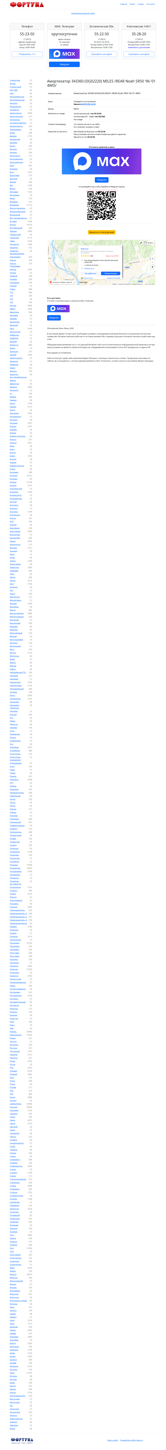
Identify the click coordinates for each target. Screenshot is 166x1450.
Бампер (13, 136)
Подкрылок (15, 852)
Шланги (13, 1359)
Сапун (12, 1117)
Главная (123, 4)
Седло (12, 1130)
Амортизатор (16, 113)
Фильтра (14, 1277)
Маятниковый (16, 633)
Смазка (13, 1153)
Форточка (14, 1297)
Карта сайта (112, 1440)
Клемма (13, 429)
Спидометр (15, 1159)
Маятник (14, 630)
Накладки (14, 679)
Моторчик (14, 656)
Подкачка (14, 848)
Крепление (15, 528)
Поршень (14, 903)
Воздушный (15, 215)
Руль (12, 1077)
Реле (12, 1022)
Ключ (12, 449)
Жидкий (13, 341)
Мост (12, 649)
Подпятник (15, 858)
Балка (12, 133)
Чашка (13, 1330)
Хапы (12, 1307)
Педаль (13, 786)
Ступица (13, 1192)
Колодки (13, 475)
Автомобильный (17, 100)
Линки (12, 580)
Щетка (13, 1386)
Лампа (13, 561)
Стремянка (14, 1189)
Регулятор (14, 1005)
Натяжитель (15, 698)
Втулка (13, 224)
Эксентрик (14, 1409)
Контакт (13, 502)
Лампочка (14, 567)
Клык (12, 446)
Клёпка (13, 433)
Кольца (13, 482)
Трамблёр (14, 1222)
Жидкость (14, 345)
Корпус (13, 518)
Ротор (12, 1064)
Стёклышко (15, 1182)
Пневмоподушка (17, 825)
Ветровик (14, 192)
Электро (13, 1415)
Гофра (12, 289)
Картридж (14, 413)
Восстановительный (19, 218)
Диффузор (14, 335)
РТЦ (11, 1067)
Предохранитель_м (18, 917)
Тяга (12, 1248)
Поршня (13, 907)
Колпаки (13, 479)
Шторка (13, 1376)
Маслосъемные (17, 616)
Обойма (13, 727)
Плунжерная (15, 822)
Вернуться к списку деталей (101, 232)
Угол (12, 1251)
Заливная (14, 364)
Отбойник (14, 747)
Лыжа (12, 593)
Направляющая (17, 689)
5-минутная (15, 80)
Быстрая (13, 179)
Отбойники (15, 750)
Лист (12, 584)
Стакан (13, 1169)
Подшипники (15, 871)
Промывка (14, 949)
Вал (11, 185)
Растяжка (14, 999)
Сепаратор (14, 1133)
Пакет (12, 769)
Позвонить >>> (27, 54)
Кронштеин (15, 534)
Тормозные (15, 1218)
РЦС (11, 1094)
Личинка (14, 587)
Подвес (13, 838)
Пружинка (14, 963)
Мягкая (13, 666)
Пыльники (14, 972)
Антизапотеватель (18, 123)
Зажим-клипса (16, 358)
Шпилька (14, 1366)
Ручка (12, 1081)
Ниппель (14, 711)
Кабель (13, 397)
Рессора (13, 1048)
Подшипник (15, 868)
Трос (12, 1235)
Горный (13, 286)
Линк (12, 574)
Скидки (141, 4)
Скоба (12, 1146)
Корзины (14, 511)
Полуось (13, 890)
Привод (13, 926)
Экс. (11, 1405)
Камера (13, 400)
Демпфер (14, 315)
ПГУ (11, 783)
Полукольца (15, 887)
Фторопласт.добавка (19, 1300)
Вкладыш (14, 201)
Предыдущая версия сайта (83, 13)
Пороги (13, 897)
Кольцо (13, 485)
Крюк (12, 554)
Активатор (14, 110)
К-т (11, 393)
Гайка (12, 241)
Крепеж (13, 525)
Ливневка (14, 571)
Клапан (13, 426)
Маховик (14, 626)
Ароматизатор (16, 126)
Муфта (13, 662)
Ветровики (14, 195)
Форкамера (15, 1291)
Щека (12, 1382)
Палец (12, 773)
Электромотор (16, 1419)
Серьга (13, 1136)
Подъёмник (15, 874)
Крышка (13, 548)
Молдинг (14, 643)
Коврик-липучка (17, 466)
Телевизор (14, 1205)
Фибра (13, 1271)
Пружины (14, 966)
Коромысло (15, 515)
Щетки (13, 1389)
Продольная (15, 940)
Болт (12, 172)
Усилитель (14, 1261)
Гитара (13, 273)
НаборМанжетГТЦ (18, 672)
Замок (12, 368)
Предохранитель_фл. (19, 920)
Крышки (13, 551)
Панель (13, 776)
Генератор (14, 244)
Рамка (12, 985)
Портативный (16, 900)
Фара (12, 1268)
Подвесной (15, 842)
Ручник (13, 1087)
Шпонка (13, 1369)
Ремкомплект (16, 1035)
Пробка (13, 933)
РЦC (11, 1090)
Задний (13, 355)
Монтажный (15, 646)
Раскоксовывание (18, 989)
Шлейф (13, 1363)
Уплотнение (15, 1254)
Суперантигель (16, 1195)
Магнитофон (15, 600)
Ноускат (13, 714)
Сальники (14, 1110)
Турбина (13, 1245)
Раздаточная (15, 979)
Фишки (13, 1284)
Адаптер (13, 103)
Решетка (13, 1058)
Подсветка (14, 861)
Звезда (13, 380)
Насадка (13, 692)
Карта (12, 410)
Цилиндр (14, 1327)
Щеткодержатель (17, 1396)
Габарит (13, 231)
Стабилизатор (16, 1166)
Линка (12, 577)
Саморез (14, 1113)
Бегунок (13, 149)
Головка (13, 279)
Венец (12, 188)
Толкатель (14, 1212)
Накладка (14, 675)
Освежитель (15, 741)
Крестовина (15, 531)
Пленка (13, 812)
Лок (11, 590)
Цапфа (13, 1314)
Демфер (13, 318)
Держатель (15, 322)
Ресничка (14, 1045)
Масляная (14, 620)
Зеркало (13, 387)
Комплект (14, 492)
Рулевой (13, 1074)
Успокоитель (15, 1264)
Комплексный (16, 488)
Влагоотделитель (17, 208)
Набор (13, 669)
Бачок (12, 146)
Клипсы (13, 443)
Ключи (13, 452)
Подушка (14, 865)
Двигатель (14, 312)
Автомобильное (17, 96)
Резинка (13, 1012)
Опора (13, 737)
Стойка (13, 1186)
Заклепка (14, 361)
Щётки (13, 1392)
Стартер (13, 1172)
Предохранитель (17, 910)
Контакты (150, 4)
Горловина (14, 282)
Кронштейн (15, 538)
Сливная (13, 1150)
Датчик (13, 305)
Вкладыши (14, 205)
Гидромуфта (15, 257)
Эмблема (14, 1425)
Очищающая (15, 763)
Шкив (12, 1353)
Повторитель (16, 832)
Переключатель (17, 792)
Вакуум (13, 182)
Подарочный (15, 835)
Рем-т (12, 1025)
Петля (12, 802)
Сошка (13, 1156)
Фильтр (13, 1274)
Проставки (14, 956)
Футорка (13, 1304)
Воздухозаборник (17, 211)
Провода (14, 936)
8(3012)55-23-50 (89, 104)
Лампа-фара (15, 564)
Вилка (12, 198)
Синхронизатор (17, 1143)
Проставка (14, 953)
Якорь (12, 1428)
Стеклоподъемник (18, 1179)
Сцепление (15, 1202)
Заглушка (14, 351)
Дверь (12, 309)
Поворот (14, 829)
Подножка (14, 855)
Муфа (12, 659)
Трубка (13, 1238)
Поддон (13, 845)
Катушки (13, 423)
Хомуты (13, 1310)
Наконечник (15, 682)
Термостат (14, 1209)
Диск (12, 328)
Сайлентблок (15, 1104)
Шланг (13, 1356)
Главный (13, 276)
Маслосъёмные (17, 613)
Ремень (13, 1031)
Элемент (13, 1422)
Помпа (13, 894)
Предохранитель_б (18, 913)
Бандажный (15, 139)
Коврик (13, 462)
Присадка (14, 930)
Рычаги (13, 1100)
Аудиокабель (15, 129)
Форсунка (14, 1294)
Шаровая (14, 1337)
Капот (12, 403)
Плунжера (14, 819)
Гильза (13, 260)
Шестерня (14, 1346)
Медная (13, 636)
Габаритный (15, 234)
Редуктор (14, 1008)
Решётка (13, 1054)
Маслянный (15, 623)
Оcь (11, 718)
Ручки (12, 1084)
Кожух (12, 469)
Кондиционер (16, 498)
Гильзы (13, 269)
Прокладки (14, 946)
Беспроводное (16, 159)
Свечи (12, 1123)
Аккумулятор (15, 106)
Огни (12, 731)
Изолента (14, 390)
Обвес (12, 721)
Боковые (14, 169)
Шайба (13, 1333)
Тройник (13, 1232)
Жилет (12, 348)
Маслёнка (14, 607)
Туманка (13, 1241)
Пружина (14, 959)
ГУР (11, 295)
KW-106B (13, 90)
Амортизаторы (16, 116)
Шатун (13, 1343)
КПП (12, 521)
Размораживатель (18, 982)
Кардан (13, 406)
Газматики (14, 238)
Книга (12, 456)
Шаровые (14, 1340)
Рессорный (15, 1051)
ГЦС (11, 302)
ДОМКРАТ (14, 338)
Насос (12, 695)
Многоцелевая (16, 639)
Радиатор (14, 976)
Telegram (64, 64)
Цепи (12, 1320)
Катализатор (15, 416)
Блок (12, 165)
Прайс (132, 4)
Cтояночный (15, 87)
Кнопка (13, 459)
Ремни (13, 1038)
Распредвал (15, 992)
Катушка (13, 420)
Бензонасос (15, 156)
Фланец (13, 1287)
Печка (12, 806)
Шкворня (14, 1350)
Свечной (14, 1127)
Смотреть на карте (101, 54)
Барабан (13, 142)
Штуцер (13, 1379)
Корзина (13, 508)
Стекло (13, 1176)
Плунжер (14, 815)
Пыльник (14, 969)
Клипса (13, 439)
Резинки (13, 1015)
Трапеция (14, 1225)
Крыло (13, 541)
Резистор (14, 1018)
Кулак (12, 557)
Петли (12, 799)
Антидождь (15, 119)
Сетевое (13, 1140)
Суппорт (13, 1199)
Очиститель (15, 754)
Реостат (13, 1041)
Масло (13, 610)
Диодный (14, 325)
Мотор (13, 653)
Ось (11, 744)
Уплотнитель (15, 1258)
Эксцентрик (15, 1412)
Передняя (14, 789)
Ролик (12, 1061)
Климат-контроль (17, 436)
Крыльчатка (15, 544)
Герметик (14, 247)
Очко (12, 766)
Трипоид (13, 1228)
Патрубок (14, 779)
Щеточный (15, 1399)
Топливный (15, 1215)
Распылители (16, 995)
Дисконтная (15, 332)
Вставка (13, 221)
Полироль (14, 878)
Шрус (12, 1373)
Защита (13, 371)
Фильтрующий (16, 1281)
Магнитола (15, 597)
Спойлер (14, 1163)
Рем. (12, 1028)
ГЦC (11, 299)
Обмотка (14, 724)
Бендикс (13, 152)
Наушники (14, 702)
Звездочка (14, 383)
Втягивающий (16, 228)
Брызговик (14, 175)
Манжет (13, 603)
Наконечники (16, 685)
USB (11, 93)
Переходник (15, 796)
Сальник (13, 1107)
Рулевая (13, 1071)
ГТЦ (11, 292)
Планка (13, 809)
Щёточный (15, 1402)
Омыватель (15, 734)
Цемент (13, 1317)
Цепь (12, 1323)
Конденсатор (15, 495)
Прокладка (14, 943)
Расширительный (18, 1002)
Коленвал (14, 472)
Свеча (12, 1120)
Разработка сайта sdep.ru (131, 1440)
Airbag (12, 83)
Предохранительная (19, 923)
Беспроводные (16, 162)
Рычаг (12, 1097)
